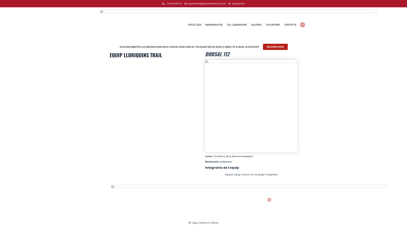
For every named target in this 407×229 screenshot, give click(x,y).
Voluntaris (273, 24)
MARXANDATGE (214, 24)
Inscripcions (275, 46)
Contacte (290, 24)
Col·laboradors (237, 24)
